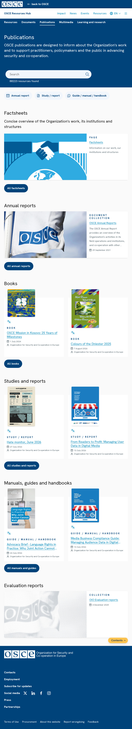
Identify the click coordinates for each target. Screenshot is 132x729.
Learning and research (91, 22)
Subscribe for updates (18, 686)
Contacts (9, 672)
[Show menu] (125, 13)
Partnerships (12, 707)
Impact (61, 13)
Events (85, 13)
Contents (117, 640)
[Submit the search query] (87, 74)
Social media (12, 693)
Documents (28, 22)
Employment (12, 679)
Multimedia (66, 22)
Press (7, 700)
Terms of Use (11, 721)
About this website (50, 721)
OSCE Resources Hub (17, 13)
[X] (25, 693)
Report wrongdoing (74, 721)
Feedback (93, 721)
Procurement (29, 721)
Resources (100, 13)
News (73, 13)
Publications (47, 22)
